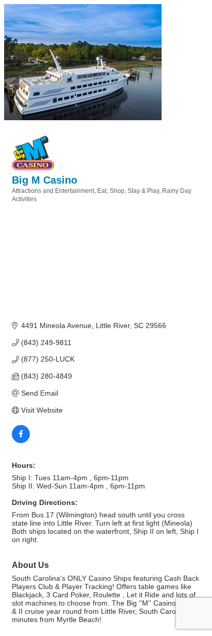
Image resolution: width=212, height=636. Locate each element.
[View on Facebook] (21, 440)
